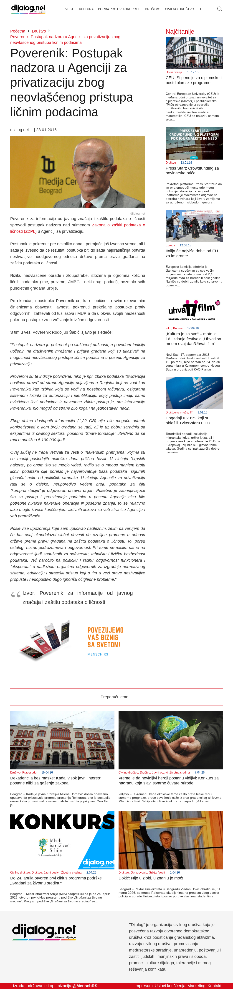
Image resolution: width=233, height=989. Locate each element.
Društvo (171, 162)
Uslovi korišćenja (170, 986)
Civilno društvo (128, 772)
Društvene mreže (177, 412)
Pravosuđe (29, 772)
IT (191, 412)
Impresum (143, 986)
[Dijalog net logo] (28, 9)
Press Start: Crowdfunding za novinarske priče (192, 170)
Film (168, 328)
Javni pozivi (160, 772)
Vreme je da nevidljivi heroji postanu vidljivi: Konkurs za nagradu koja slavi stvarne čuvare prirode (169, 780)
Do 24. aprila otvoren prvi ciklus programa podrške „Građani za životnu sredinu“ (56, 880)
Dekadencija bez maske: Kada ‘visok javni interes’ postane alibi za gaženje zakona (55, 780)
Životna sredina (180, 772)
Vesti (161, 872)
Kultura (177, 328)
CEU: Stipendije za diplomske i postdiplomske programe (194, 80)
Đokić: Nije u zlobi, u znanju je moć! (151, 878)
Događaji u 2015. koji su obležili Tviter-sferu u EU (188, 420)
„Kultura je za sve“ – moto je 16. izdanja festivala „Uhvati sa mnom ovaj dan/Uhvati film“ (193, 339)
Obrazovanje (174, 72)
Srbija (153, 872)
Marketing (196, 986)
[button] (219, 9)
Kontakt (214, 986)
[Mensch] (77, 616)
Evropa (170, 245)
